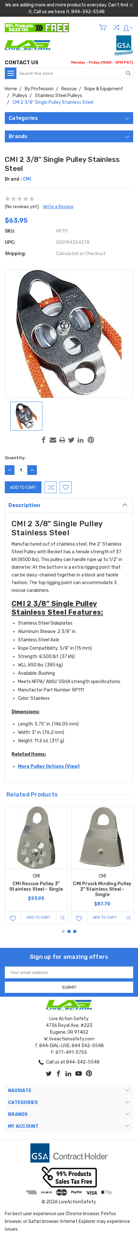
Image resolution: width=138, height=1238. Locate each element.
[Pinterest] (91, 440)
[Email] (53, 440)
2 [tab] (69, 931)
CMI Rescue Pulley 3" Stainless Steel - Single (36, 886)
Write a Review (58, 206)
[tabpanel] (36, 865)
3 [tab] (74, 931)
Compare (116, 27)
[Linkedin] (80, 440)
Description (24, 505)
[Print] (62, 440)
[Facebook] (43, 440)
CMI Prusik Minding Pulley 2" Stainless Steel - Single (102, 889)
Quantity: (15, 457)
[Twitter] (71, 440)
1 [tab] (63, 931)
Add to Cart (38, 917)
